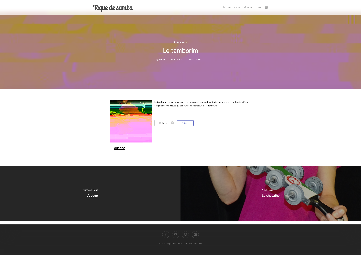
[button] (263, 7)
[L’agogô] (90, 193)
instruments (180, 42)
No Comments (196, 59)
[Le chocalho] (270, 193)
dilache (162, 59)
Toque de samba (113, 7)
